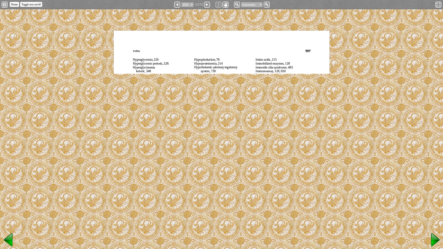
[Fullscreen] (438, 5)
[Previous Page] (177, 5)
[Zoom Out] (237, 5)
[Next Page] (207, 5)
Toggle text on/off (31, 4)
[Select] (219, 5)
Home (14, 4)
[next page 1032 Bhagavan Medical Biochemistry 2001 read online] (434, 247)
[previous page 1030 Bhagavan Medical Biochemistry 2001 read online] (8, 247)
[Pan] (225, 5)
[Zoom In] (267, 5)
